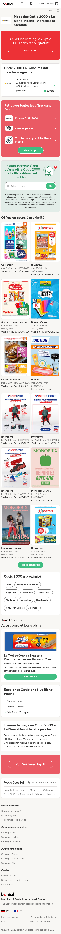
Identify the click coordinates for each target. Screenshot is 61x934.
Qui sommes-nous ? (11, 811)
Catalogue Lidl (8, 832)
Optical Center (15, 706)
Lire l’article (30, 676)
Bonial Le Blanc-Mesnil (15, 790)
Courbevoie (42, 600)
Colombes (33, 607)
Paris (8, 584)
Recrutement (7, 884)
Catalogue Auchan (10, 854)
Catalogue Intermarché (12, 858)
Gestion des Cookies (40, 921)
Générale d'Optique (18, 712)
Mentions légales (9, 917)
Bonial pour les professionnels (15, 880)
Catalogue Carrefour (11, 841)
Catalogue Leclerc (10, 837)
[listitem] (15, 249)
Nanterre (10, 600)
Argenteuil (11, 592)
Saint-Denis (44, 592)
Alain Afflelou (14, 700)
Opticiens (48, 790)
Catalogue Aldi (8, 863)
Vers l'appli (30, 50)
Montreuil (28, 592)
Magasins (34, 790)
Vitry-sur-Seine (14, 607)
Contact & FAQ (8, 875)
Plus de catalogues (30, 565)
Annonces (51, 10)
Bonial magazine (9, 815)
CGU (3, 921)
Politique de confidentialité (43, 917)
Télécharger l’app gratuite (13, 820)
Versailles (26, 600)
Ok (50, 186)
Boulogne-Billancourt (27, 584)
